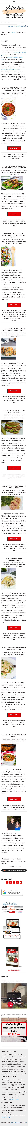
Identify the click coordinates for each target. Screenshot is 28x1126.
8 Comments (15, 743)
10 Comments (14, 337)
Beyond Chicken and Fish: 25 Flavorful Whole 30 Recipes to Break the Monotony (14, 88)
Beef (11, 154)
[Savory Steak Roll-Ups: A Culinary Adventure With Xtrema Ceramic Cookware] (14, 996)
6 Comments (20, 656)
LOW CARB (22, 222)
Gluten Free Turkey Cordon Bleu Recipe (14, 486)
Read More (14, 148)
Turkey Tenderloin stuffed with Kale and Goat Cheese (14, 329)
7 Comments (17, 494)
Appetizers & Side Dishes (18, 310)
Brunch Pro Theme (16, 1122)
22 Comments (17, 243)
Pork (13, 156)
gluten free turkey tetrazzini (10, 69)
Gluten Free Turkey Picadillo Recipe (14, 735)
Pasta (9, 637)
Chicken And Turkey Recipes (12, 312)
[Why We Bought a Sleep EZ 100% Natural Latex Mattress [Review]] (14, 1029)
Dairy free (17, 154)
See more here (6, 1117)
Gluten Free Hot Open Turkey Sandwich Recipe (14, 648)
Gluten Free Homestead (14, 11)
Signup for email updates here (18, 26)
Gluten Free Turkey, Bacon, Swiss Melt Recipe (14, 411)
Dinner (23, 154)
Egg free (15, 222)
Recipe (17, 156)
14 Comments (14, 174)
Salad (9, 316)
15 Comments (17, 566)
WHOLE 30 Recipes (14, 158)
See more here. (14, 1099)
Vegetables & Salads (11, 318)
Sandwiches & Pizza (18, 476)
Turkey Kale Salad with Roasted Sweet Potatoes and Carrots (14, 235)
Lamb (5, 156)
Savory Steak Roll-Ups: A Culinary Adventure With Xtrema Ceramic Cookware (12, 981)
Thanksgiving (21, 223)
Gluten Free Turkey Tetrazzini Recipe (14, 559)
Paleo (9, 156)
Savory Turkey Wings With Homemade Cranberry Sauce (14, 167)
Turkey (22, 156)
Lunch (13, 314)
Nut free (4, 223)
